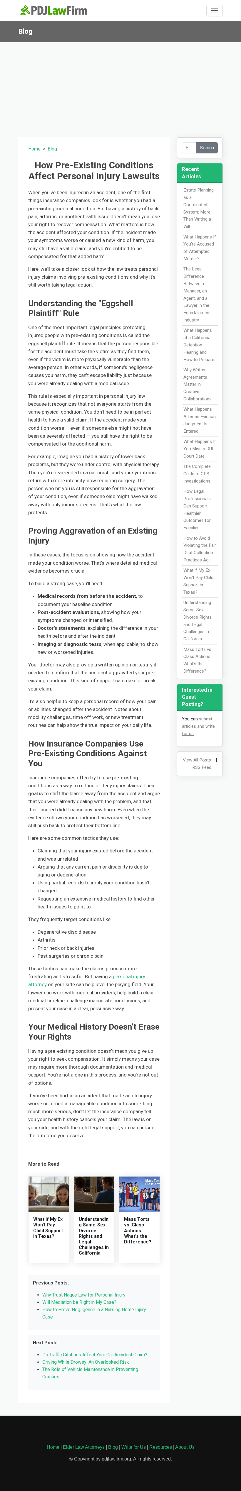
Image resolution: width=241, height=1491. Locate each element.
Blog (52, 149)
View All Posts (197, 760)
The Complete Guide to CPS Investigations (197, 474)
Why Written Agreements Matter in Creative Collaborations (197, 384)
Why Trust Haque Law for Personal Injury (83, 1295)
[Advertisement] (120, 86)
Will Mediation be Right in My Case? (79, 1302)
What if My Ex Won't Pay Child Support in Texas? (48, 1227)
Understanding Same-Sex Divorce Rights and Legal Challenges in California (94, 1236)
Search (207, 147)
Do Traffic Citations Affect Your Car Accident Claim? (94, 1355)
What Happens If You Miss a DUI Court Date (199, 449)
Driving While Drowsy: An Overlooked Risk (85, 1362)
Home (34, 149)
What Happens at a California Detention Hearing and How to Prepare (198, 345)
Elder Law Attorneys (84, 1447)
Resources (160, 1447)
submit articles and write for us (198, 726)
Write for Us (133, 1447)
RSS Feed (201, 767)
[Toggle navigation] (214, 10)
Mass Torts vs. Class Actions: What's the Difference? (137, 1230)
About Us (185, 1447)
